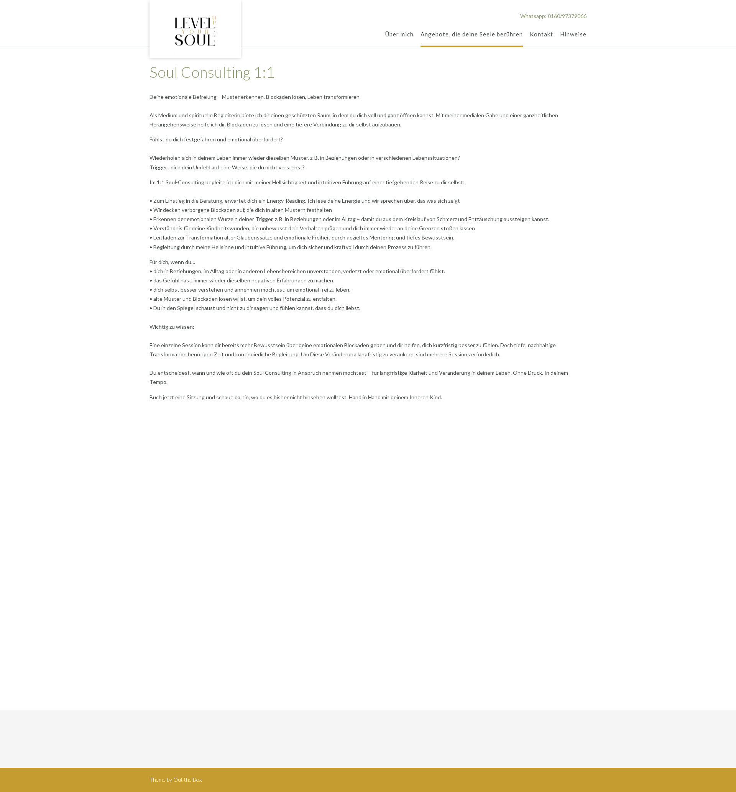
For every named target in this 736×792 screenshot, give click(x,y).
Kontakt (541, 34)
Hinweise (573, 34)
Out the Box (187, 779)
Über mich (399, 34)
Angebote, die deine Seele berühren (472, 34)
